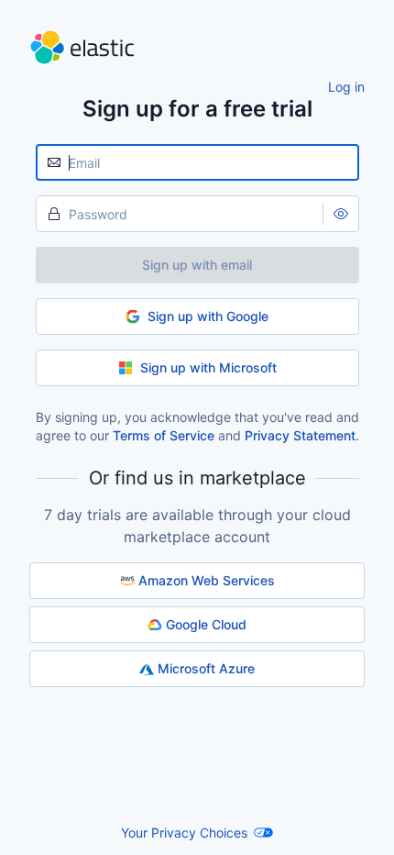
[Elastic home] (197, 47)
